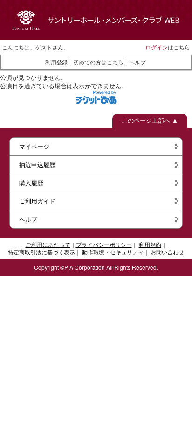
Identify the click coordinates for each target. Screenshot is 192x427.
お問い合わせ (167, 252)
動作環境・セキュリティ (113, 252)
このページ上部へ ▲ (150, 120)
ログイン (156, 47)
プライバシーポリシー (104, 244)
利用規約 (150, 244)
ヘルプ (137, 62)
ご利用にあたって (48, 244)
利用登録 (56, 62)
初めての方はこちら (98, 62)
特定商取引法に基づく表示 (41, 252)
